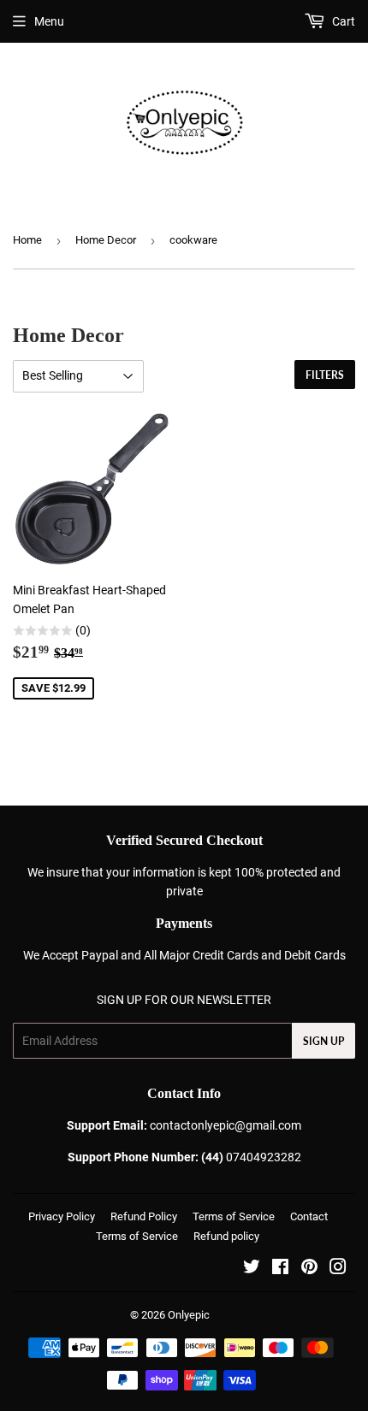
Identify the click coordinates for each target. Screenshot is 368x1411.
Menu (49, 21)
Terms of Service (234, 1216)
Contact (309, 1216)
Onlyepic (189, 1314)
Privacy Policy (61, 1216)
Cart (342, 21)
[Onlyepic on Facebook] (280, 1269)
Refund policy (226, 1236)
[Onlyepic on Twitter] (251, 1269)
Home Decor (105, 239)
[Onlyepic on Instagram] (338, 1269)
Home (27, 239)
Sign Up (323, 1041)
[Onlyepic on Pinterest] (309, 1269)
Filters (325, 375)
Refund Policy (143, 1216)
